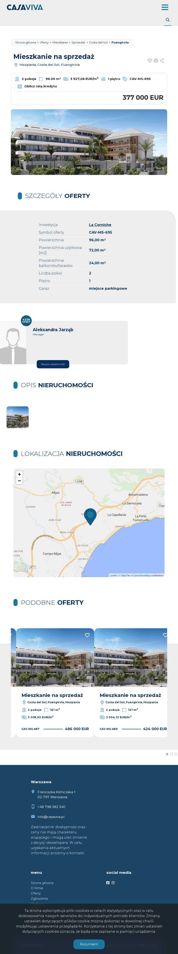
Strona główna (42, 883)
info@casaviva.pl (51, 817)
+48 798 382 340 (51, 807)
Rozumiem (89, 944)
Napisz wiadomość (53, 364)
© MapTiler (124, 575)
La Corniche (100, 225)
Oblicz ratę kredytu (40, 86)
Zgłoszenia (39, 899)
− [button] (19, 481)
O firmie (37, 888)
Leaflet (113, 575)
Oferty (36, 893)
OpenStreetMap (142, 575)
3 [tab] (176, 754)
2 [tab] (171, 754)
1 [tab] (167, 754)
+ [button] (19, 474)
